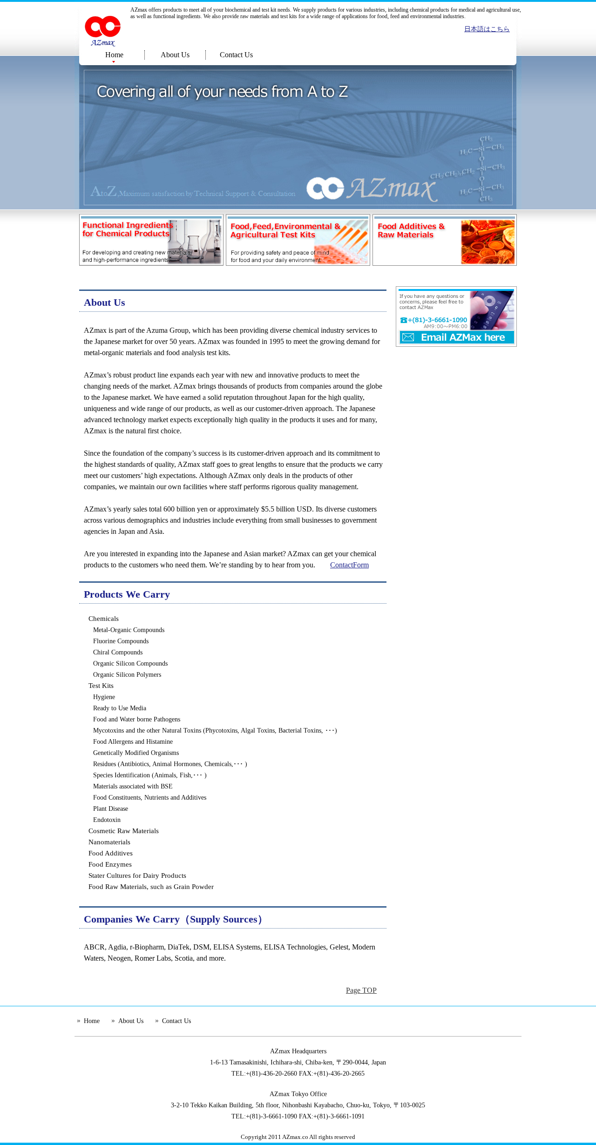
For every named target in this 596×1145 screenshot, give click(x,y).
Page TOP (361, 990)
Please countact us (456, 316)
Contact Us (236, 55)
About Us (175, 55)
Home (114, 55)
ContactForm (349, 565)
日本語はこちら (487, 29)
